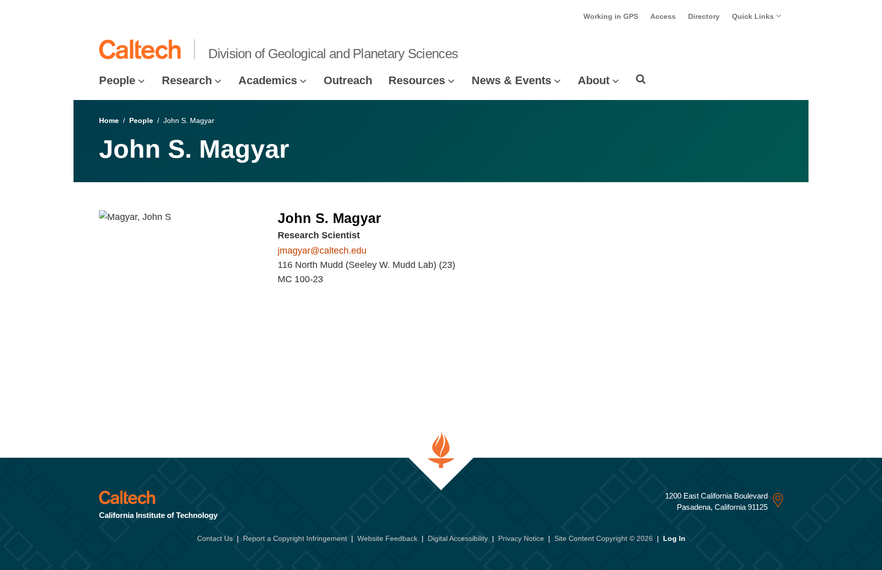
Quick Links (754, 16)
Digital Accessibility (458, 538)
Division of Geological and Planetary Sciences (333, 53)
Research (187, 80)
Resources (416, 80)
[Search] (641, 79)
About (593, 80)
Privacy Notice (521, 538)
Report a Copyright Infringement (295, 538)
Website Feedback (387, 538)
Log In (674, 538)
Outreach (348, 80)
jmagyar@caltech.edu (322, 250)
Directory (704, 16)
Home (109, 120)
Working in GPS (610, 16)
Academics (267, 80)
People (117, 80)
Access (663, 16)
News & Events (511, 80)
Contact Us (215, 538)
